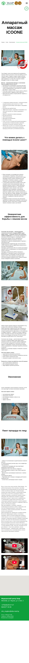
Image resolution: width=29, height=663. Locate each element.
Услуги (7, 42)
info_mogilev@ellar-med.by (10, 611)
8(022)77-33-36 (6, 607)
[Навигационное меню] (27, 3)
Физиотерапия (12, 42)
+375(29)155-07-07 (7, 605)
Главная (3, 42)
